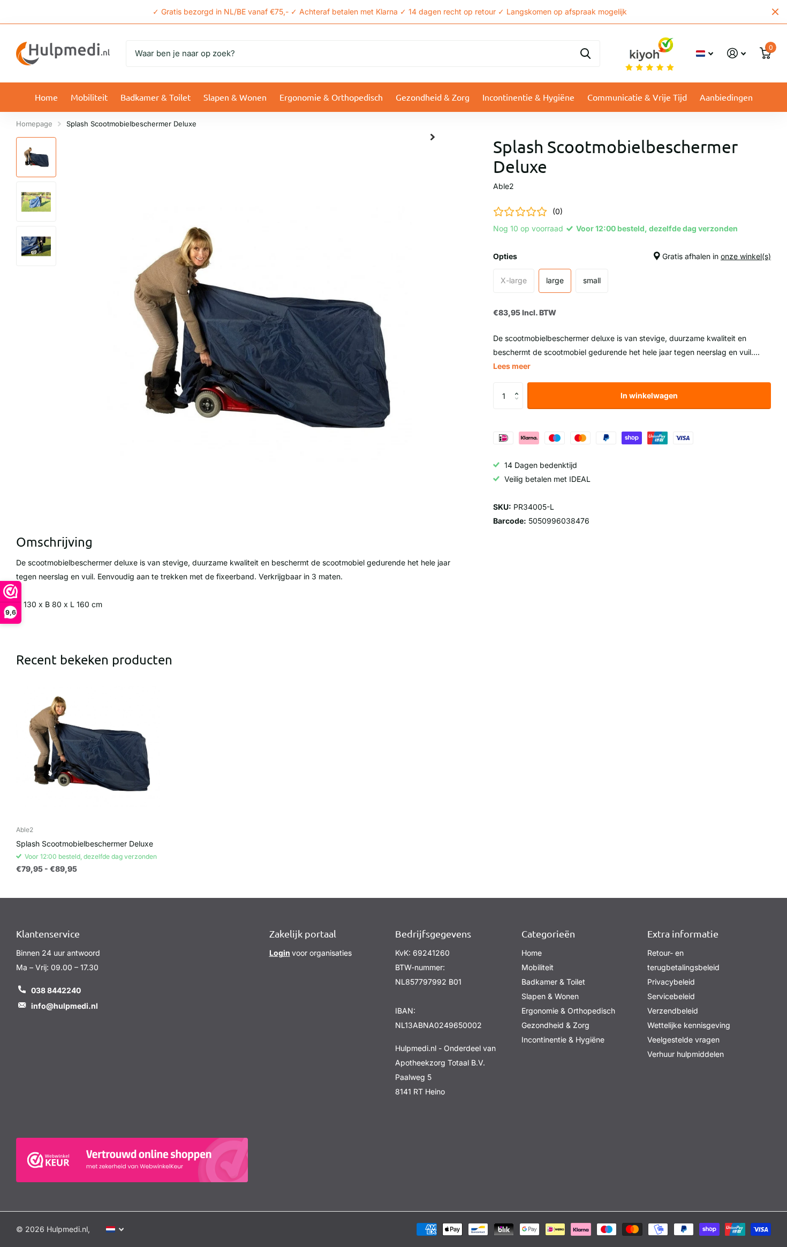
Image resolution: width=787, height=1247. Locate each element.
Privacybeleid (671, 981)
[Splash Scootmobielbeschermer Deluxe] (88, 746)
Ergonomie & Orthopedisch (331, 97)
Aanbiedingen (726, 97)
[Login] (736, 53)
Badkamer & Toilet (155, 97)
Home (46, 97)
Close (775, 12)
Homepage (34, 123)
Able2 (503, 186)
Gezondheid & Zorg (433, 97)
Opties (632, 256)
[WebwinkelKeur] (132, 1160)
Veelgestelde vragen (683, 1039)
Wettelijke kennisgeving (688, 1025)
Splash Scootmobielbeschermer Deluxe (84, 843)
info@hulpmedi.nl (64, 1005)
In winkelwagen (649, 395)
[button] (519, 386)
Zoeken (585, 53)
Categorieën (548, 933)
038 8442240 (56, 990)
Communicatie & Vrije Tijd (637, 97)
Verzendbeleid (672, 1010)
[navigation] (36, 157)
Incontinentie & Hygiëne (528, 97)
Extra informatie (682, 933)
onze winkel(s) (746, 256)
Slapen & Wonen (235, 97)
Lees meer (512, 366)
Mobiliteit (89, 97)
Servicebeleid (671, 996)
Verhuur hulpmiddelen (685, 1054)
